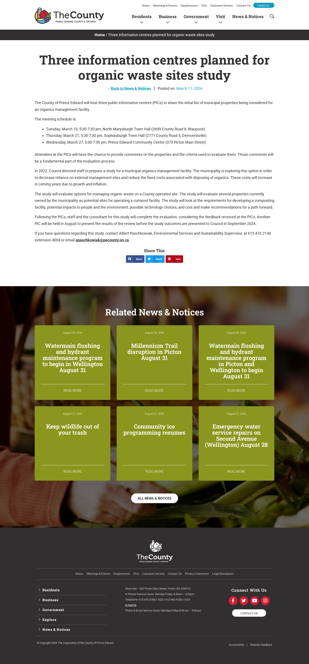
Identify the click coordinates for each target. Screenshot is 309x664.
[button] (135, 259)
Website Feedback (261, 644)
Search (270, 16)
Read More (72, 391)
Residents (142, 16)
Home (146, 5)
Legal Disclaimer (223, 573)
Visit (220, 16)
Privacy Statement (197, 573)
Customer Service (221, 5)
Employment (189, 5)
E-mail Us (130, 605)
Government (196, 16)
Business (168, 16)
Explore (49, 619)
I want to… (264, 5)
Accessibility (236, 644)
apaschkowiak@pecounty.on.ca (102, 240)
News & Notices (248, 16)
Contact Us (243, 5)
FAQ (204, 5)
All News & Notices (155, 498)
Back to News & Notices (131, 88)
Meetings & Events (165, 5)
